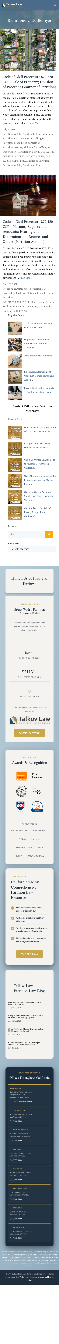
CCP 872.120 (9, 302)
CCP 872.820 (23, 156)
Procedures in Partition (27, 143)
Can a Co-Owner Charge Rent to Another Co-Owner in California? (25, 1030)
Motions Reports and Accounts (20, 306)
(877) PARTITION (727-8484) (21, 1102)
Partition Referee (12, 147)
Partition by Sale (12, 134)
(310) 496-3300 (16, 1121)
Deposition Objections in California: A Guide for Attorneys (36, 343)
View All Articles (29, 954)
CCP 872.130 (23, 302)
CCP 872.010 (22, 311)
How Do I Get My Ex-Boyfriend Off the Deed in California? (24, 1003)
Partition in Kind (32, 165)
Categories (13, 543)
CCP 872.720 (47, 151)
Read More (35, 123)
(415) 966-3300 (16, 1199)
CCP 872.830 (37, 156)
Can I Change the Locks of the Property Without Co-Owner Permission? (25, 1043)
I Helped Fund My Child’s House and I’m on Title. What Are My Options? (25, 1016)
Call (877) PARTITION (29, 733)
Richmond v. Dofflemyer (36, 147)
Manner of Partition (37, 160)
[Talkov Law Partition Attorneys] (11, 5)
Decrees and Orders (42, 302)
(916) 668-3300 (16, 1238)
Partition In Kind (32, 134)
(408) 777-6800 (16, 1160)
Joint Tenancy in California (38, 355)
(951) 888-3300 (16, 1219)
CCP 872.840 (18, 160)
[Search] (49, 534)
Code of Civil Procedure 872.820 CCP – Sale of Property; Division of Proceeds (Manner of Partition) (29, 82)
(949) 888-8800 (16, 1141)
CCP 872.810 (9, 156)
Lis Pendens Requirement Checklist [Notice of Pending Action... (39, 375)
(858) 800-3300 (16, 1180)
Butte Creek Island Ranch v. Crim (21, 151)
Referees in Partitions (15, 288)
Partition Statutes (24, 138)
